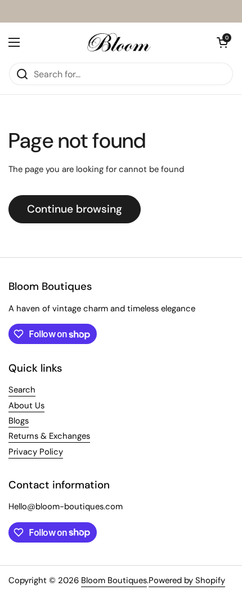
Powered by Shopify (187, 580)
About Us (26, 405)
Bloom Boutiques (114, 580)
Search (21, 389)
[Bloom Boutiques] (118, 42)
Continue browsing (74, 209)
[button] (222, 42)
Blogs (18, 420)
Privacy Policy (35, 451)
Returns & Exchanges (49, 436)
